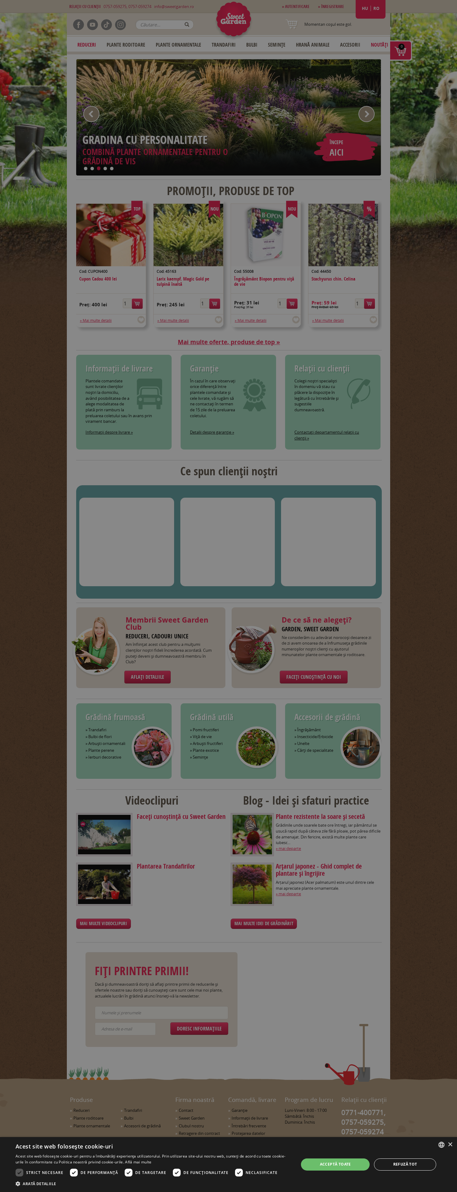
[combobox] (441, 1145)
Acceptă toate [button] (335, 1164)
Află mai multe (138, 1162)
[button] (153, 1183)
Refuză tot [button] (405, 1164)
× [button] (450, 1144)
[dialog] (228, 1164)
